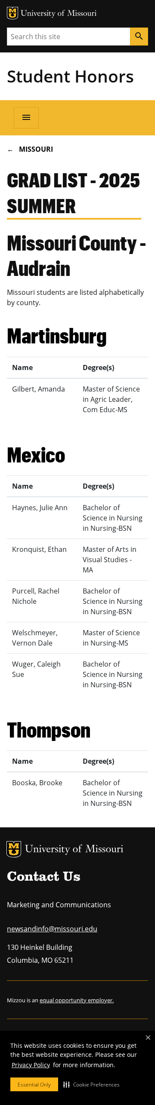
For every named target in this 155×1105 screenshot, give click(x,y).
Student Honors (70, 75)
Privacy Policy (31, 1065)
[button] (91, 1084)
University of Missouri (74, 850)
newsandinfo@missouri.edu (52, 929)
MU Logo (13, 849)
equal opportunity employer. (77, 1000)
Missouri (36, 149)
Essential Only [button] (34, 1084)
